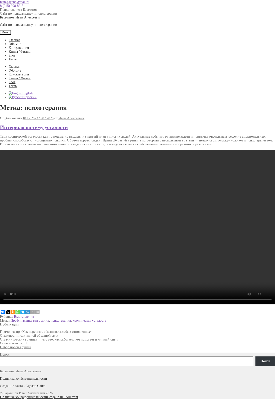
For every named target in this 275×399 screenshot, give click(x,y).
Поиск (4, 354)
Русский (30, 97)
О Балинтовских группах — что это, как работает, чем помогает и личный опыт (59, 339)
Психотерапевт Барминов (19, 9)
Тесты (13, 59)
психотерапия (61, 320)
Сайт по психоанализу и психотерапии (28, 13)
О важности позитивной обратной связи (30, 335)
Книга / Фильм (20, 51)
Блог (12, 55)
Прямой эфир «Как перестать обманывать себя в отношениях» (46, 331)
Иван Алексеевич (71, 118)
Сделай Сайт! (36, 386)
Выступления (24, 316)
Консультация (19, 47)
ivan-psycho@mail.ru (14, 2)
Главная (14, 40)
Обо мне (15, 44)
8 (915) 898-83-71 (12, 6)
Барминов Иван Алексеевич (20, 17)
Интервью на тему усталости (34, 127)
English (27, 93)
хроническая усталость (89, 320)
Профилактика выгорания (30, 320)
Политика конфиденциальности (23, 378)
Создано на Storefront (62, 397)
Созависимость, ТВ (14, 343)
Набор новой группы (15, 347)
